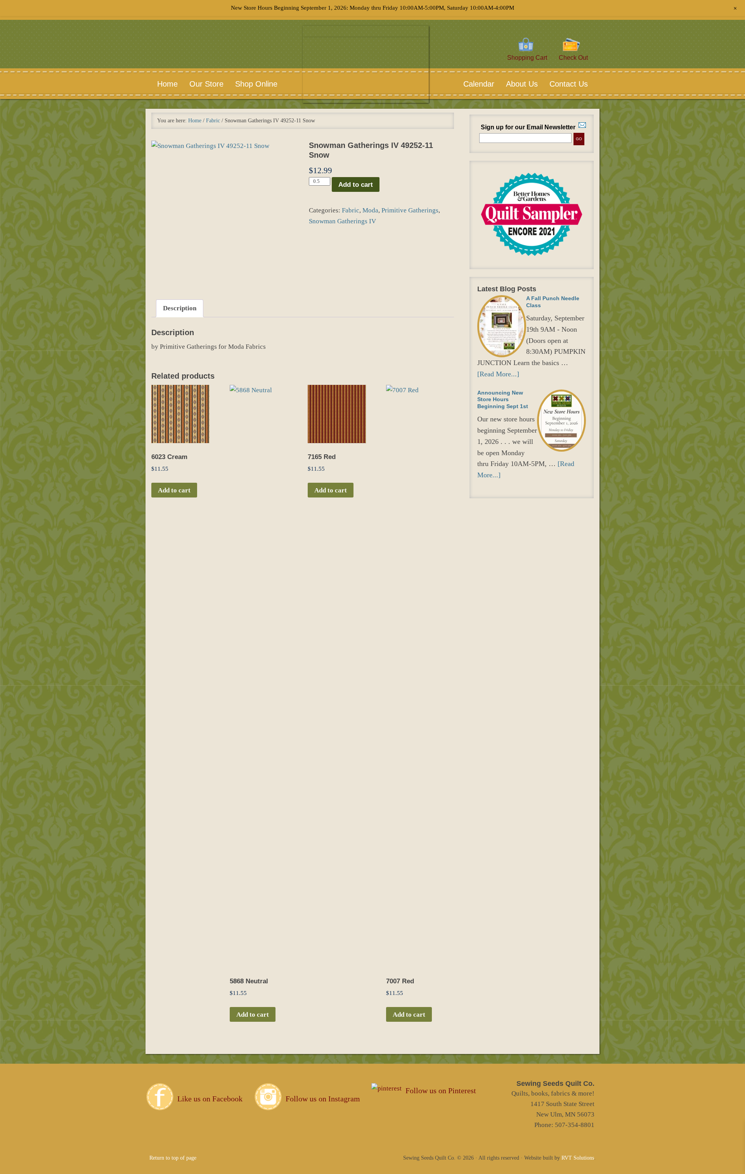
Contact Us (563, 84)
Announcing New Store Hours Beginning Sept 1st (502, 399)
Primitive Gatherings (409, 210)
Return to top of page (172, 1158)
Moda (370, 210)
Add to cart (355, 184)
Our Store (206, 84)
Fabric (213, 120)
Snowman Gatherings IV (342, 221)
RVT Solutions (577, 1158)
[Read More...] (498, 374)
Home (167, 84)
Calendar (478, 84)
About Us (516, 84)
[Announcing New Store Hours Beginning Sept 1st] (561, 421)
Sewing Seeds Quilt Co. (366, 76)
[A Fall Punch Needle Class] (501, 326)
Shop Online (256, 84)
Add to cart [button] (174, 490)
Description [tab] (179, 308)
